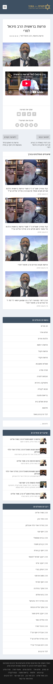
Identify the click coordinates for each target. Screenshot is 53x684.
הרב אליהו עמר (42, 620)
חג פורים (44, 326)
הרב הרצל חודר (41, 626)
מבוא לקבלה (43, 389)
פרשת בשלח (25, 496)
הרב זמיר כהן (42, 519)
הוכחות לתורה (42, 376)
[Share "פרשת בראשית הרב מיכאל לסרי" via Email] (18, 114)
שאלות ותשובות (42, 364)
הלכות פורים (43, 338)
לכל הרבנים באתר (40, 414)
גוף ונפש (40, 672)
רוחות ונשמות (20, 487)
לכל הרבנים (43, 651)
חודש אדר (44, 332)
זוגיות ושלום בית (41, 401)
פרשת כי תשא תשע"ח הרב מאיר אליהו (25, 439)
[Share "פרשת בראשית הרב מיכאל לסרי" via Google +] (23, 114)
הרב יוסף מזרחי (42, 582)
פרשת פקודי (43, 357)
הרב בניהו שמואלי (40, 538)
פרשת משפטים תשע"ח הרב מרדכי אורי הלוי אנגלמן (23, 472)
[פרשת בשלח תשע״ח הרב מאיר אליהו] (43, 495)
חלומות (45, 408)
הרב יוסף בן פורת (41, 550)
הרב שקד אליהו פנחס (39, 607)
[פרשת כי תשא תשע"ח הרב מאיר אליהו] (43, 441)
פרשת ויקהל (43, 351)
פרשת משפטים (35, 476)
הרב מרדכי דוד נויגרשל (38, 601)
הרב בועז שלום (42, 594)
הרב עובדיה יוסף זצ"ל (39, 632)
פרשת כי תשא (42, 345)
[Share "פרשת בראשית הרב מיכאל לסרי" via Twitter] (29, 114)
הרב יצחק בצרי (42, 569)
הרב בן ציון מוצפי (41, 544)
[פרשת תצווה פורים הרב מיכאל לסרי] (26, 248)
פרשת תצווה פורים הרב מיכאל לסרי (33, 265)
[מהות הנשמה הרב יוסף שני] (43, 484)
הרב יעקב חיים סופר (40, 613)
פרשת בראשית (38, 36)
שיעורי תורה (16, 669)
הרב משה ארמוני (41, 575)
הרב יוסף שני (36, 485)
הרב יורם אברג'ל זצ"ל (39, 645)
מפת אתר (29, 678)
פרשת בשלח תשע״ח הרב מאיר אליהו (25, 494)
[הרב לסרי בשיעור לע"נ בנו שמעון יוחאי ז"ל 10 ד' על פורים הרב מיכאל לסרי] (26, 284)
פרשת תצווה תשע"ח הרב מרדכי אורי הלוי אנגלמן (24, 450)
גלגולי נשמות (27, 485)
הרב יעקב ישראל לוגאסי (38, 557)
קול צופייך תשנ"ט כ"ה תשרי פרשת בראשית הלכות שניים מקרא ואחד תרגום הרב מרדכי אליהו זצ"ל (27, 189)
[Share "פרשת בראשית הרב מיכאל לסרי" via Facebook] (34, 114)
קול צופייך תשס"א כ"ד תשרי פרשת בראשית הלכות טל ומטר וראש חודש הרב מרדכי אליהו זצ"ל (27, 227)
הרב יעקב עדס (42, 563)
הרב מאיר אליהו (35, 442)
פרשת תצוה (18, 454)
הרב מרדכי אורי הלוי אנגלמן (31, 454)
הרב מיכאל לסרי (26, 36)
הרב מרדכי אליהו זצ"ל (39, 638)
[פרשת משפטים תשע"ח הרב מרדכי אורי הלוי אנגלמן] (43, 473)
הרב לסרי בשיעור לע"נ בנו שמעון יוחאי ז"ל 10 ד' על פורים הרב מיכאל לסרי (27, 301)
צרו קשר (22, 678)
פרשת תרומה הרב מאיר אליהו (28, 461)
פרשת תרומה (25, 463)
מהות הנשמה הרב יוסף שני (29, 483)
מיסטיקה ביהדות (41, 383)
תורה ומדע (43, 370)
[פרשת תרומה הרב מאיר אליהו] (43, 462)
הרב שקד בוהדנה (41, 588)
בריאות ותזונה (42, 395)
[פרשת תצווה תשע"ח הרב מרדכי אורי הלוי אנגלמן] (43, 451)
